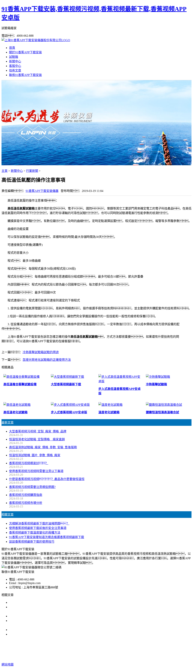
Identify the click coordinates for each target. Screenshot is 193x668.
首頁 (12, 47)
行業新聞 (32, 170)
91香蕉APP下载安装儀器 (42, 190)
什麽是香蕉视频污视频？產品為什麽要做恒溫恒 (46, 479)
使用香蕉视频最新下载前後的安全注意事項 (37, 528)
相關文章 (8, 514)
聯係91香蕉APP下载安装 (25, 75)
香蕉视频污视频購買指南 (25, 495)
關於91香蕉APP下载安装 (25, 52)
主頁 (5, 170)
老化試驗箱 (118, 649)
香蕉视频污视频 (71, 649)
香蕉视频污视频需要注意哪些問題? (32, 487)
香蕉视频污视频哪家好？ (28, 463)
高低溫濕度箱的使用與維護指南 (30, 602)
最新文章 (8, 422)
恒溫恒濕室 (136, 649)
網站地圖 (118, 657)
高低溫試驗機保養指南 (24, 616)
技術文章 (15, 70)
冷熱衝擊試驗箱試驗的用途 (41, 352)
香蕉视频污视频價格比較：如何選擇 (37, 634)
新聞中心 (15, 61)
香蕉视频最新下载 (96, 649)
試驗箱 (13, 56)
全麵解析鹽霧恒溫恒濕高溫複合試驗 (33, 629)
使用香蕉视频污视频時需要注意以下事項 (36, 471)
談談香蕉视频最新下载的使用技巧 (31, 541)
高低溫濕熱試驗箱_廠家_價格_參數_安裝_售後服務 (43, 447)
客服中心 (15, 65)
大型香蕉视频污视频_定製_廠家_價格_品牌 (37, 431)
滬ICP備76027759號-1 (166, 657)
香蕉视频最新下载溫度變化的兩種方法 (34, 532)
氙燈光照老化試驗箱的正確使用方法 (47, 359)
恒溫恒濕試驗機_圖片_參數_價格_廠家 (34, 455)
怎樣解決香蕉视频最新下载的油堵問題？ (39, 523)
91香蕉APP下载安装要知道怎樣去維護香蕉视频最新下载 (46, 537)
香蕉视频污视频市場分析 (25, 502)
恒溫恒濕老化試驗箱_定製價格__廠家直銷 (37, 439)
